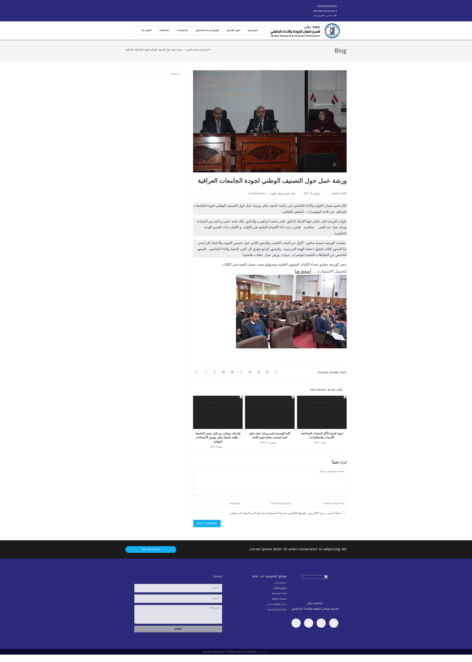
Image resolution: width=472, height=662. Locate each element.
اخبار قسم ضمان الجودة (282, 193)
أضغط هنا (303, 271)
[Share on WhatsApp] (196, 372)
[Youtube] (146, 10)
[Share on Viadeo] (205, 372)
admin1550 (339, 193)
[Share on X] (276, 372)
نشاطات (164, 30)
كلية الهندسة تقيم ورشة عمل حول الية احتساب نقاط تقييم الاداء (270, 435)
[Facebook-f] (135, 10)
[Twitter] (308, 623)
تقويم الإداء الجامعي (207, 30)
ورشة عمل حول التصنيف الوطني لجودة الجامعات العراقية (153, 49)
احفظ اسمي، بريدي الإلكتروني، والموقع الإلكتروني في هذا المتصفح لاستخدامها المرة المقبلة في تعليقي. (285, 513)
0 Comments (257, 193)
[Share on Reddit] (223, 372)
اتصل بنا (147, 30)
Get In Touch (151, 549)
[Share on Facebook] (267, 372)
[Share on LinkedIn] (250, 372)
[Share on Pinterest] (258, 372)
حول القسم (233, 30)
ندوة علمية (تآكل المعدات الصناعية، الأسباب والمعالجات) (322, 435)
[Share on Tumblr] (214, 372)
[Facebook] (333, 623)
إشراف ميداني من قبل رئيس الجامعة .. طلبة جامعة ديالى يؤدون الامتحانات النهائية (217, 437)
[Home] (214, 49)
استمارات (182, 30)
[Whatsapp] (321, 623)
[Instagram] (296, 623)
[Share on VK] (232, 372)
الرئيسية (253, 30)
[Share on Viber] (241, 372)
